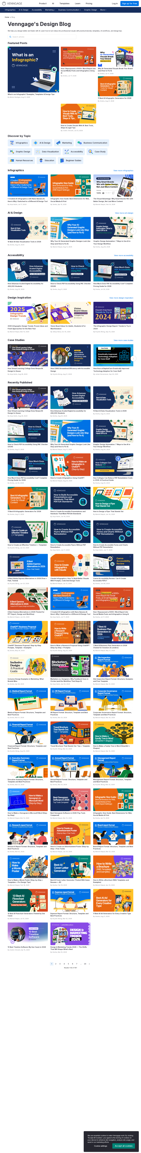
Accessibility (37, 10)
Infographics (10, 10)
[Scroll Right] (133, 189)
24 (85, 964)
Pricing (89, 3)
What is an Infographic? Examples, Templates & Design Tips (31, 94)
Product (43, 3)
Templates (64, 3)
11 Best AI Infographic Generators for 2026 (114, 98)
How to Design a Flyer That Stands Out (108, 511)
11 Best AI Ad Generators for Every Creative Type (112, 913)
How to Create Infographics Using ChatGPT (67, 478)
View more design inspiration (121, 298)
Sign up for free (129, 3)
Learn (77, 3)
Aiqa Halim (13, 204)
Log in (115, 3)
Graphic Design (90, 10)
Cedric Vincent (68, 130)
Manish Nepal (100, 204)
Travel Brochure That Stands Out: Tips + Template (70, 746)
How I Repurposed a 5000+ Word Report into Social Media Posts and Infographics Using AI (78, 71)
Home (7, 17)
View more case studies (123, 340)
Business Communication (68, 10)
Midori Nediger (15, 97)
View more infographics (123, 170)
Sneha (65, 76)
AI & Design (23, 10)
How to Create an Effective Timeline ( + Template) (27, 545)
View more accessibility (123, 255)
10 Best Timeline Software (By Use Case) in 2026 (27, 947)
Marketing (49, 10)
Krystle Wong (100, 332)
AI (53, 3)
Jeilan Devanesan (102, 374)
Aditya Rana (57, 332)
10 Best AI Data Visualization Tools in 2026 (24, 242)
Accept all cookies (124, 1146)
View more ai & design (124, 213)
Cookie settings (100, 1146)
